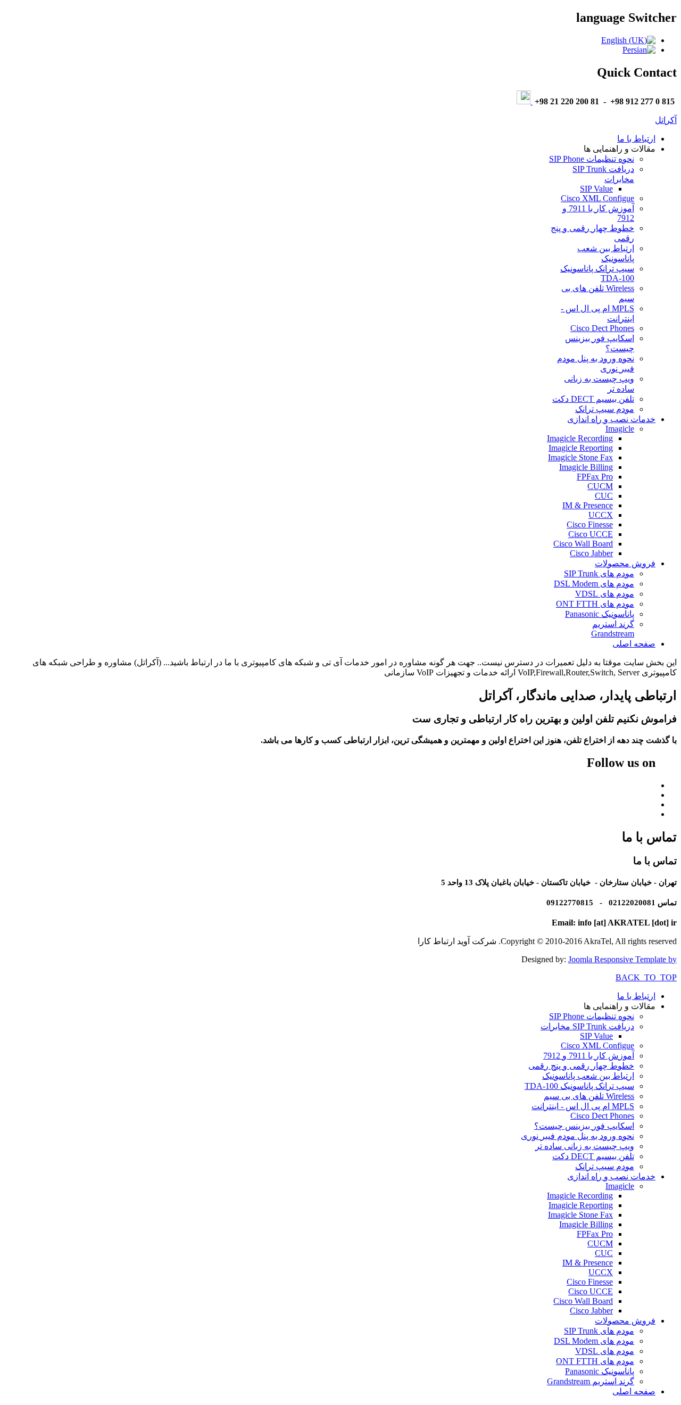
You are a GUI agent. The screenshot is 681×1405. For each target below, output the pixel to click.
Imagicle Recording (580, 438)
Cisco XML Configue (597, 198)
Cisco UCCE (590, 534)
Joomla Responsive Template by (622, 959)
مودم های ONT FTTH (595, 603)
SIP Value (596, 188)
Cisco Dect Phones (602, 328)
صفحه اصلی (633, 643)
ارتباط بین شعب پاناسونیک (588, 1075)
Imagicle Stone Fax (580, 457)
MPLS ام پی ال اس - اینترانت (582, 1106)
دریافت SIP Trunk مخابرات (587, 1026)
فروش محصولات (625, 563)
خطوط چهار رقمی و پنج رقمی (581, 1065)
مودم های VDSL (604, 593)
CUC (604, 495)
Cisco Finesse (590, 524)
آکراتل (666, 120)
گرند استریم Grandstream (612, 628)
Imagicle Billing (586, 467)
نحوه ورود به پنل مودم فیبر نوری (577, 1135)
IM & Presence (587, 505)
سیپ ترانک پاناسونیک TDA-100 (579, 1085)
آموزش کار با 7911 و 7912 (588, 1055)
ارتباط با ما (636, 138)
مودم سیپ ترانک (604, 409)
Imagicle (619, 428)
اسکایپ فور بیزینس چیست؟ (584, 1125)
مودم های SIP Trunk (599, 573)
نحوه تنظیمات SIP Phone (591, 158)
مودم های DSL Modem (594, 583)
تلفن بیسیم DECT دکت (593, 398)
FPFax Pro (595, 476)
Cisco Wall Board (583, 543)
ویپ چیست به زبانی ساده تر (584, 1146)
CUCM (600, 486)
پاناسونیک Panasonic (599, 613)
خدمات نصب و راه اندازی (611, 419)
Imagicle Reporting (581, 447)
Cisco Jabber (591, 553)
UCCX (600, 514)
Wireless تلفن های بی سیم (589, 1096)
